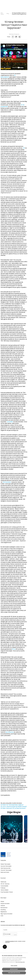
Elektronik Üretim (5, 872)
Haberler (3, 905)
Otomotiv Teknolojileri (6, 870)
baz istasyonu (10, 732)
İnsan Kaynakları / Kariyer (7, 892)
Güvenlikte (10, 421)
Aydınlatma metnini (9, 941)
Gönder (3, 947)
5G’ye (13, 649)
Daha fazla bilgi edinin (20, 962)
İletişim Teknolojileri (5, 864)
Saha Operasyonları (5, 868)
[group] (12, 829)
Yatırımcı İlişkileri (4, 890)
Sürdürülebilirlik (4, 886)
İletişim (2, 901)
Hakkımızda (3, 882)
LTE (24, 148)
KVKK (2, 916)
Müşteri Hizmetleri (5, 903)
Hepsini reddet (14, 969)
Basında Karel (4, 907)
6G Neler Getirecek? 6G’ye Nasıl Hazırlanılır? (13, 808)
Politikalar (3, 888)
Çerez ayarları (14, 965)
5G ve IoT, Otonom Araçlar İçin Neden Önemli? (14, 806)
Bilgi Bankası (4, 911)
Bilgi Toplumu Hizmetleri (6, 913)
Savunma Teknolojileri (6, 866)
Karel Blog (3, 909)
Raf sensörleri (7, 482)
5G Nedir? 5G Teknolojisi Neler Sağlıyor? (12, 804)
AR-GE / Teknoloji (5, 884)
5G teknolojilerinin (8, 76)
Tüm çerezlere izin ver (14, 972)
